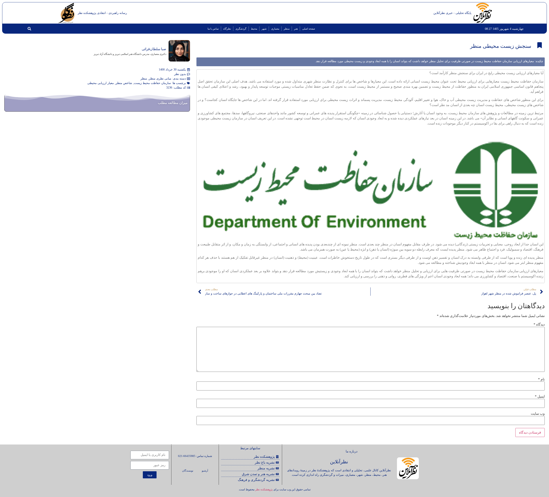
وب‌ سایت (538, 413)
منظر (287, 28)
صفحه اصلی (308, 28)
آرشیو (205, 470)
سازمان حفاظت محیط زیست (152, 83)
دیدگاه (539, 324)
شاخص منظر (124, 83)
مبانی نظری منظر (160, 78)
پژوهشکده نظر (264, 489)
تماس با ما (213, 28)
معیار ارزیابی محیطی (100, 83)
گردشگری (240, 28)
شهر (264, 28)
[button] (29, 29)
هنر (296, 28)
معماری (275, 28)
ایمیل (540, 396)
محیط (254, 28)
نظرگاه (227, 28)
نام (541, 379)
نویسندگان (187, 470)
